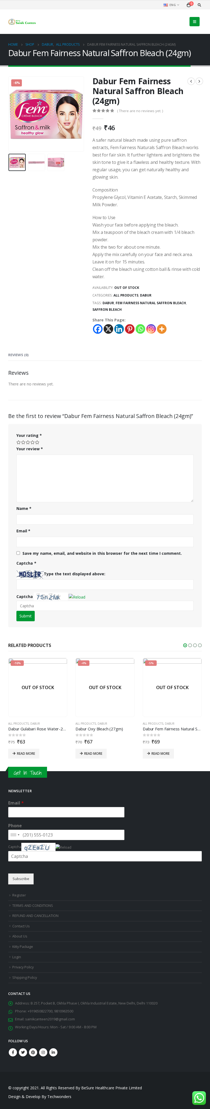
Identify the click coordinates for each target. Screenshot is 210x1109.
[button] (77, 596)
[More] (162, 329)
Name (23, 508)
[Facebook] (98, 329)
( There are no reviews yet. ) (140, 110)
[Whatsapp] (140, 329)
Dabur (145, 295)
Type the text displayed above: (74, 573)
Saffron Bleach (107, 309)
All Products (125, 295)
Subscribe (21, 878)
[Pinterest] (130, 329)
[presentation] (15, 114)
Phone (15, 826)
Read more (26, 753)
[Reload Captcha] (77, 596)
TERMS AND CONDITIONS (32, 905)
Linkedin (53, 1052)
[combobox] (14, 835)
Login (16, 957)
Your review (29, 448)
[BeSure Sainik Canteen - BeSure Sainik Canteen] (22, 22)
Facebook (13, 1052)
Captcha (24, 596)
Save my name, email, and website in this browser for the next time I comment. (102, 553)
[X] (108, 329)
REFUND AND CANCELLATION (35, 915)
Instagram (43, 1052)
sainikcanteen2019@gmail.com (50, 1019)
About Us (19, 936)
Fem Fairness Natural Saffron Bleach (151, 303)
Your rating (29, 435)
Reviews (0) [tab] (18, 354)
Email (23, 530)
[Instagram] (151, 329)
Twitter (23, 1052)
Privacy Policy (23, 967)
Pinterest (33, 1052)
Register (19, 895)
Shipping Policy (24, 977)
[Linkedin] (119, 329)
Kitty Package (22, 946)
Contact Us (21, 926)
